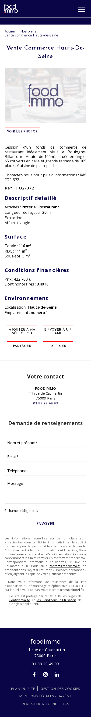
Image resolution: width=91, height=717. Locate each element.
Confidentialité (19, 600)
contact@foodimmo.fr (64, 566)
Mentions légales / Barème (45, 696)
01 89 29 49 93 (45, 403)
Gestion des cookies (60, 688)
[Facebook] (34, 675)
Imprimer (57, 346)
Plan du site (23, 688)
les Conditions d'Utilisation (56, 600)
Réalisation (45, 704)
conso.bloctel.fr (72, 590)
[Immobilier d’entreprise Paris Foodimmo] (11, 12)
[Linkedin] (57, 675)
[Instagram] (46, 675)
